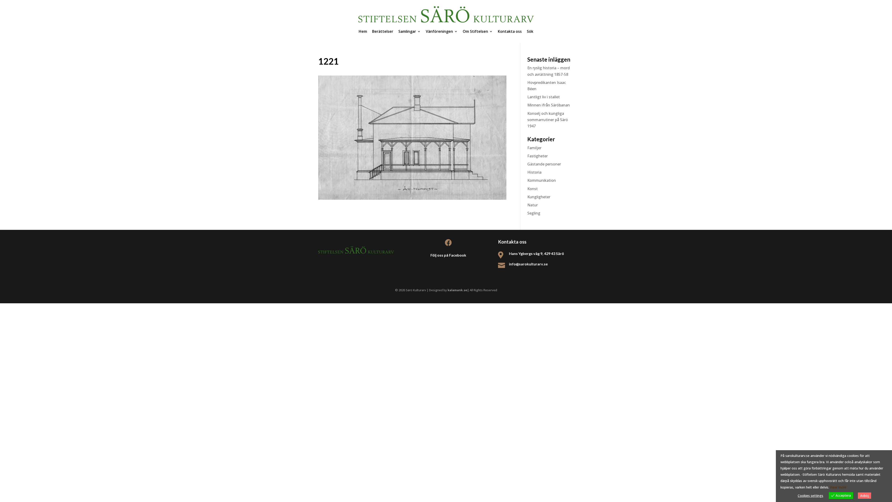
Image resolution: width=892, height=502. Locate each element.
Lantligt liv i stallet (543, 96)
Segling (533, 213)
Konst (532, 188)
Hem (363, 31)
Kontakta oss (510, 31)
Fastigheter (537, 156)
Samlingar (407, 31)
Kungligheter (538, 196)
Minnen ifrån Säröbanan (548, 105)
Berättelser (382, 31)
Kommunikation (541, 180)
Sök (530, 31)
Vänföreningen (439, 31)
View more (838, 487)
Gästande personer (544, 164)
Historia (534, 172)
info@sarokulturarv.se (528, 264)
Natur (532, 205)
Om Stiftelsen (475, 31)
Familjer (534, 147)
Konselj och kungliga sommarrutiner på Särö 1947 (547, 120)
